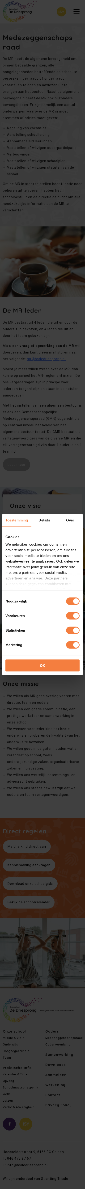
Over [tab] (70, 520)
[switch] (73, 616)
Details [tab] (44, 520)
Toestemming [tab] (16, 520)
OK (42, 666)
